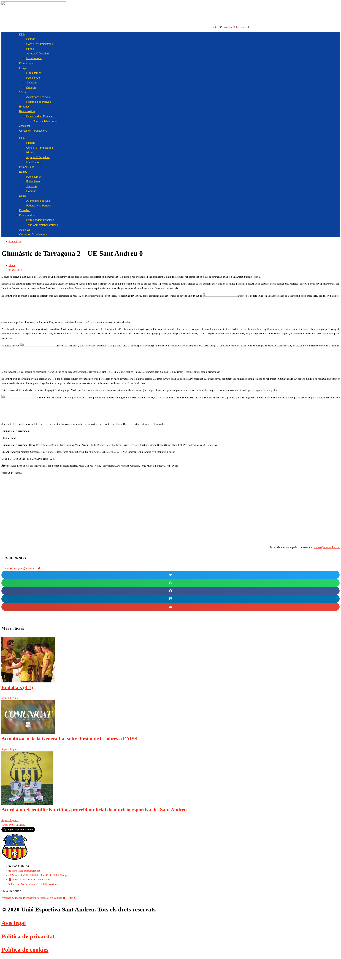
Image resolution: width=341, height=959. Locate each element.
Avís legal (13, 923)
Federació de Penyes (38, 101)
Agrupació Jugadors (38, 53)
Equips (23, 68)
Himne (30, 48)
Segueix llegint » (9, 698)
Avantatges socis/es (38, 96)
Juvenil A (31, 82)
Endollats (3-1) (17, 687)
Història (30, 38)
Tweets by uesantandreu (13, 824)
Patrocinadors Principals (40, 116)
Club (22, 34)
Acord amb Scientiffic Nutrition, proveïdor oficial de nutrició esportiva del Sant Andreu (94, 809)
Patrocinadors (27, 111)
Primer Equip (26, 63)
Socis (22, 91)
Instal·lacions (34, 162)
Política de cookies (24, 949)
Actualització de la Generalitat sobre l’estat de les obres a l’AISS (69, 738)
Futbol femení (34, 72)
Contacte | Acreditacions (33, 130)
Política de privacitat (28, 936)
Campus (31, 87)
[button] (170, 575)
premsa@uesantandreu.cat (327, 547)
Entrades (24, 210)
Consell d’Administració (39, 43)
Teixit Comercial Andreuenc (42, 121)
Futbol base (33, 77)
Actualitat (24, 229)
